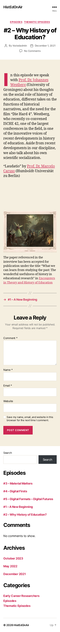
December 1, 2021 (45, 45)
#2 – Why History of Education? (25, 514)
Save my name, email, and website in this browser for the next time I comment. (30, 419)
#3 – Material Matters (17, 483)
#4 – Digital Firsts (15, 491)
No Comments (32, 50)
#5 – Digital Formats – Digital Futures (28, 499)
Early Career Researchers (21, 596)
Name (7, 369)
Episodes (16, 22)
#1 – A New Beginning (18, 507)
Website (8, 401)
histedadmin (20, 45)
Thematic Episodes (37, 22)
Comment (10, 338)
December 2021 (14, 574)
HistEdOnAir (12, 7)
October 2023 (13, 558)
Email (7, 385)
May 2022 (10, 566)
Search (7, 452)
